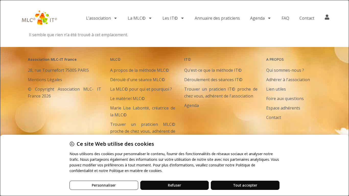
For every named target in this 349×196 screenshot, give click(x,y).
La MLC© (137, 18)
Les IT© (170, 18)
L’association (98, 18)
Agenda (257, 18)
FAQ (285, 18)
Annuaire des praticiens (217, 18)
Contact (306, 18)
